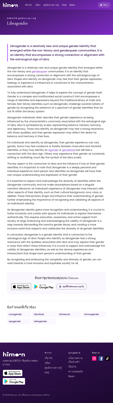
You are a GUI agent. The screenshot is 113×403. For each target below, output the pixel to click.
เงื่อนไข (72, 366)
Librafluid (39, 314)
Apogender (15, 321)
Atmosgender (91, 314)
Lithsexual (64, 314)
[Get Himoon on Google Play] (44, 286)
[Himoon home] (10, 5)
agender (53, 150)
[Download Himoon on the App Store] (21, 286)
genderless (68, 150)
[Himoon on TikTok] (107, 358)
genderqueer (39, 71)
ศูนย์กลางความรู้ (51, 4)
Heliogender (40, 321)
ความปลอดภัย (75, 371)
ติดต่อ (72, 4)
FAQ (64, 4)
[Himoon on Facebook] (101, 358)
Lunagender (15, 314)
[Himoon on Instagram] (94, 358)
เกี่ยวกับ (28, 4)
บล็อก (37, 4)
